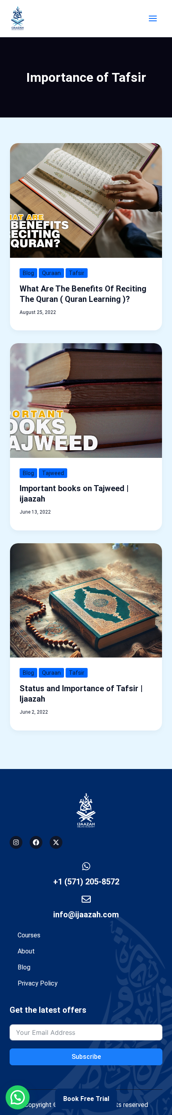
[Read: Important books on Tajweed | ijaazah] (86, 400)
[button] (18, 1097)
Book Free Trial (86, 1099)
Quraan (51, 273)
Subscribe (86, 1056)
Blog (28, 273)
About (26, 951)
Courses (29, 935)
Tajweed (53, 473)
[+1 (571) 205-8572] (86, 866)
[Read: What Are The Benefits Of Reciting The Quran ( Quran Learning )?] (86, 200)
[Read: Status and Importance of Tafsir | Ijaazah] (86, 600)
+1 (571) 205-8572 (86, 881)
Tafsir (76, 273)
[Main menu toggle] (152, 18)
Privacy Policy (38, 983)
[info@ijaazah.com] (86, 899)
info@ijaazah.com (86, 914)
